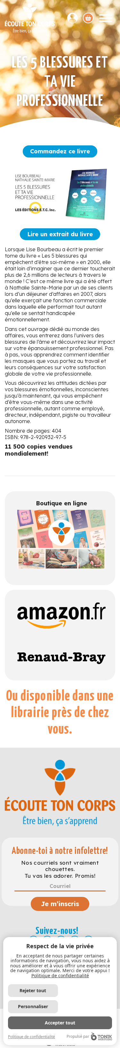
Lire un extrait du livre (60, 234)
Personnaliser (33, 1006)
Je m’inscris (60, 904)
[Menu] (105, 18)
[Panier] (88, 18)
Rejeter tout (33, 990)
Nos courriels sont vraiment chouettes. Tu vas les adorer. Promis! (60, 869)
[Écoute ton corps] (30, 18)
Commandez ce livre (60, 151)
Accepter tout (60, 1023)
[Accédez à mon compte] (75, 18)
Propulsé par (78, 1036)
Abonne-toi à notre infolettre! (60, 851)
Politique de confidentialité (60, 975)
